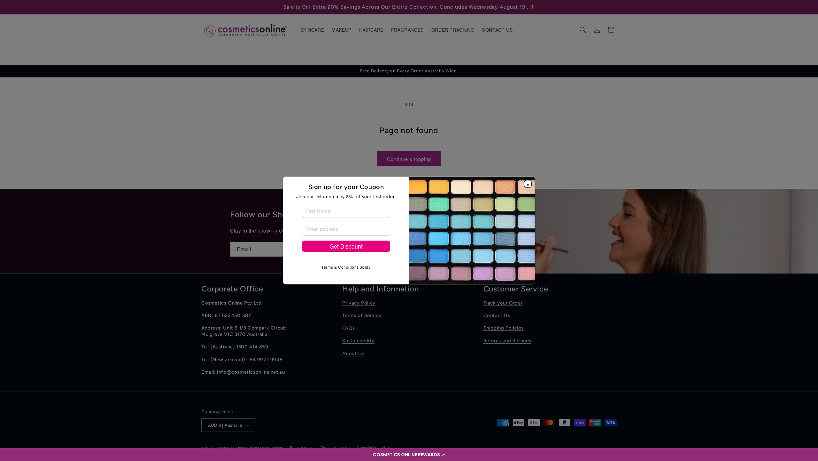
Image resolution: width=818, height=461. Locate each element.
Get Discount (346, 246)
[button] (409, 454)
